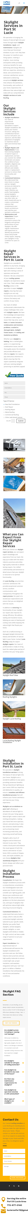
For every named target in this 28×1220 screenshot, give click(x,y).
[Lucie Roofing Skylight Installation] (14, 738)
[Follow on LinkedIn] (19, 1186)
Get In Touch (11, 1023)
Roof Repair (9, 407)
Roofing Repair (10, 409)
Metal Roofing (10, 412)
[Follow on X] (14, 1186)
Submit (20, 421)
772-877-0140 (14, 1205)
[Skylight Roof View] (14, 673)
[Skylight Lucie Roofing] (14, 716)
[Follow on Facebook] (9, 1186)
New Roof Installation (12, 404)
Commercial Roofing (12, 415)
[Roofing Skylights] (14, 695)
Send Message (17, 1177)
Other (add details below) (13, 417)
